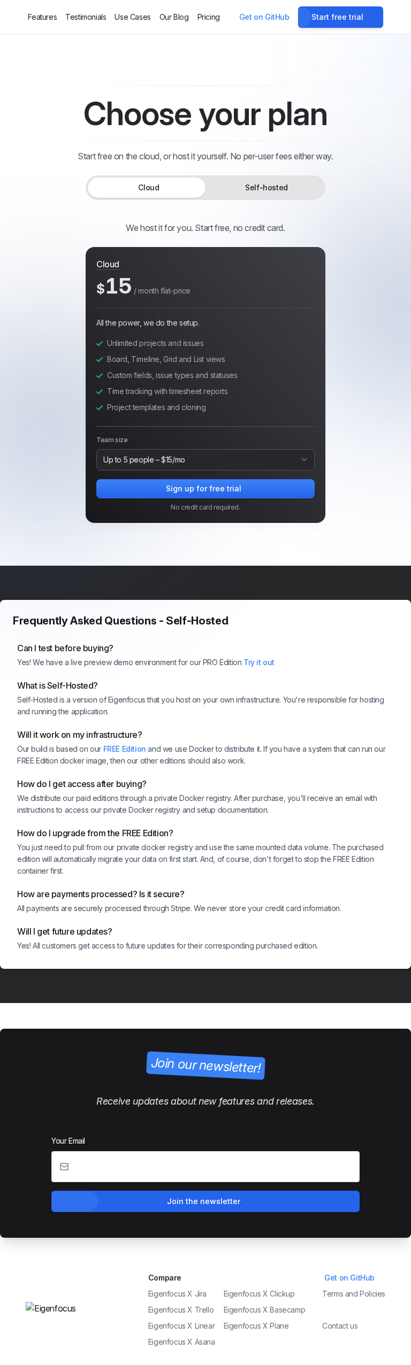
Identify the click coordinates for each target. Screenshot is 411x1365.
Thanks (335, 1309)
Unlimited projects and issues (155, 343)
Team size (111, 440)
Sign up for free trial (203, 488)
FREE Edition (124, 748)
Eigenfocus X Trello (181, 1309)
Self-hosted (266, 187)
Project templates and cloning (156, 407)
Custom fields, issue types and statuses (172, 375)
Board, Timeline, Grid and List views (166, 359)
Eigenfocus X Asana (181, 1341)
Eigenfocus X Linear (181, 1325)
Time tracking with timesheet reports (167, 391)
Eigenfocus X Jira (177, 1293)
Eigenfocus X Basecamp (265, 1309)
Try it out (259, 662)
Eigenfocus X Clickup (259, 1293)
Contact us (339, 1325)
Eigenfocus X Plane (256, 1325)
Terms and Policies (353, 1293)
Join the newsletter (203, 1201)
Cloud (148, 187)
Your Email (68, 1140)
